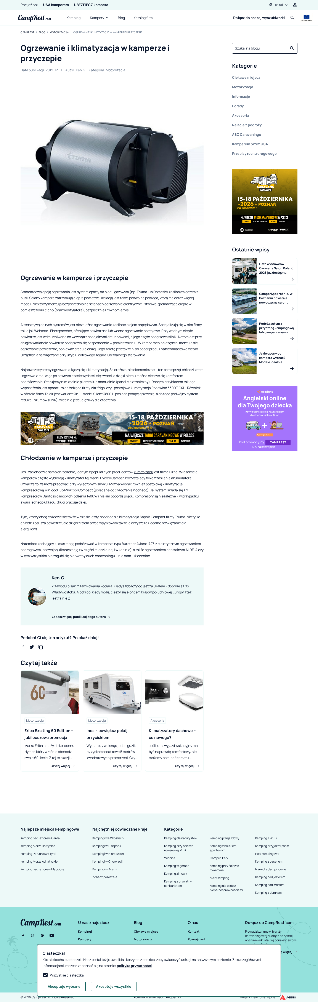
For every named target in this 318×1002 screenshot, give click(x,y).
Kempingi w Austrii (104, 869)
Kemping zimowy (175, 873)
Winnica (169, 858)
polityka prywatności (134, 965)
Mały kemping (219, 878)
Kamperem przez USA (250, 144)
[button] (264, 66)
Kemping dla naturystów (180, 838)
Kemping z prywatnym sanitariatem (179, 883)
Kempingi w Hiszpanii (106, 846)
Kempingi (74, 17)
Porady (238, 106)
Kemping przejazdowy (224, 838)
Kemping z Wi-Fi (266, 838)
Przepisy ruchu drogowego (254, 153)
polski (279, 5)
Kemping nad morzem (269, 885)
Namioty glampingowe (270, 869)
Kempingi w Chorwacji (107, 861)
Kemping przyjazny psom (272, 846)
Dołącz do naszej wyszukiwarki (259, 17)
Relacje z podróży (247, 125)
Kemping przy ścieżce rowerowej (224, 868)
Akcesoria (240, 115)
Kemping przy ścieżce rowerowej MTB (178, 848)
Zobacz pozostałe (104, 877)
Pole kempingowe (267, 854)
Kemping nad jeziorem (270, 877)
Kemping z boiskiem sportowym (223, 848)
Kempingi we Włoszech (108, 838)
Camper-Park (219, 858)
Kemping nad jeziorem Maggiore (42, 869)
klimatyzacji (143, 472)
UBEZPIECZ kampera (91, 4)
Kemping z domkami (268, 892)
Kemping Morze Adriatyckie (39, 861)
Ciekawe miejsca (246, 77)
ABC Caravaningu (246, 134)
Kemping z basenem (269, 861)
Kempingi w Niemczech (108, 854)
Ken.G (80, 70)
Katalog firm (143, 17)
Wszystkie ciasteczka (67, 975)
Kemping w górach (176, 866)
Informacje (241, 96)
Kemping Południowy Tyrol (38, 854)
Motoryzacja (59, 32)
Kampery (97, 17)
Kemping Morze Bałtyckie (38, 846)
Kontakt (193, 931)
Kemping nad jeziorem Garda (40, 838)
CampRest (27, 32)
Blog (121, 17)
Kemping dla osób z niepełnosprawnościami (226, 888)
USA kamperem (56, 4)
